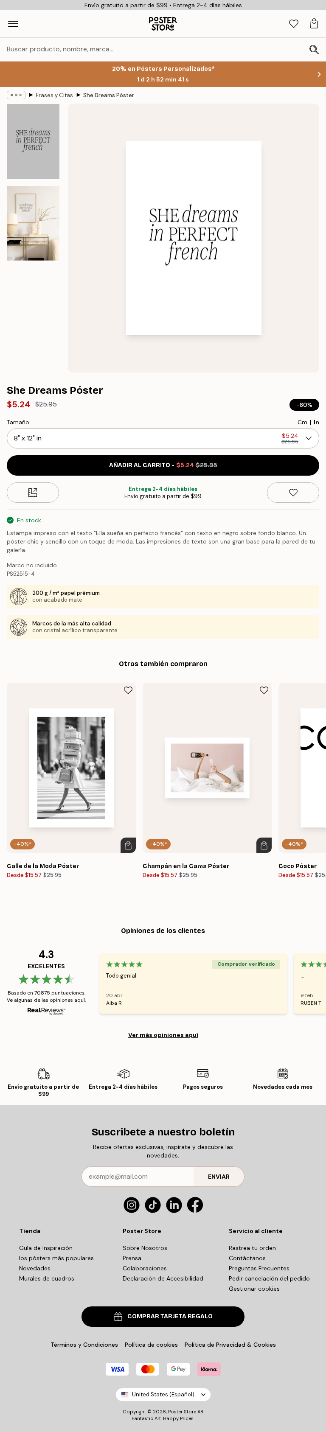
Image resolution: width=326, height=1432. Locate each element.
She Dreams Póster (108, 95)
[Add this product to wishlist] (293, 492)
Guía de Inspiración (46, 1248)
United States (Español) (163, 1394)
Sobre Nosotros (145, 1248)
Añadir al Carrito (163, 465)
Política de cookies (151, 1344)
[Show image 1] (33, 141)
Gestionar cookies (254, 1288)
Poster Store (182, 1412)
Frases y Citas (54, 95)
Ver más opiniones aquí (163, 1035)
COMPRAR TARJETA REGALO (170, 1316)
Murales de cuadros (46, 1278)
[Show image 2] (33, 223)
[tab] (294, 24)
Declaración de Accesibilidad (163, 1278)
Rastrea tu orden (252, 1248)
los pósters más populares (56, 1258)
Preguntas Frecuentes (259, 1268)
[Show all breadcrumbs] (16, 95)
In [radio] (316, 422)
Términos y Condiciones (84, 1344)
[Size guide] (33, 492)
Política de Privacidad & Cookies (230, 1344)
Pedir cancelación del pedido (269, 1278)
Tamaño (18, 422)
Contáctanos (247, 1258)
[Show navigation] (13, 23)
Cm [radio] (302, 422)
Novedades (35, 1268)
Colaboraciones (145, 1268)
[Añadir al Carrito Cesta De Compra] (128, 845)
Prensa (132, 1258)
